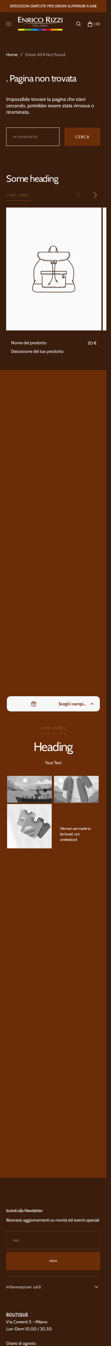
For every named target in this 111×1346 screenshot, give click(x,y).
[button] (78, 24)
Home (12, 54)
